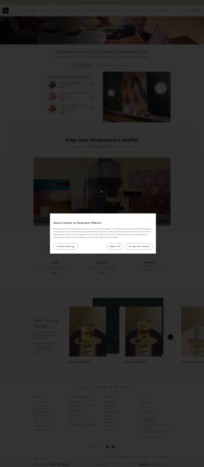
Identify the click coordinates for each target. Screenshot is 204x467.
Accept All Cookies (139, 246)
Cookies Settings (65, 246)
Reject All (115, 246)
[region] (103, 233)
